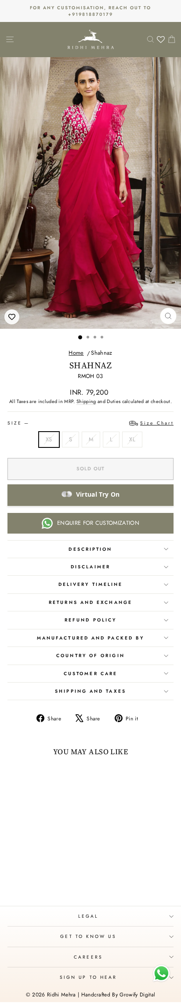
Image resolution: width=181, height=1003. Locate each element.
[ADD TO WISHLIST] (11, 316)
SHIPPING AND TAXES (90, 691)
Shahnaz (101, 353)
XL (132, 439)
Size (90, 423)
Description (90, 549)
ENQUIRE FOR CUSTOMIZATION (98, 523)
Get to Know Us (88, 936)
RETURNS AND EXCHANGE (90, 602)
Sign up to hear (88, 977)
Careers (88, 957)
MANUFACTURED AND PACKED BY (90, 638)
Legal (88, 916)
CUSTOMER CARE (90, 673)
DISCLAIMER (90, 566)
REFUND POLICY (90, 620)
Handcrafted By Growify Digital (118, 995)
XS (49, 439)
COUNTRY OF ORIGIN (90, 655)
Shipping (86, 401)
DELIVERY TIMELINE (90, 584)
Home (76, 353)
